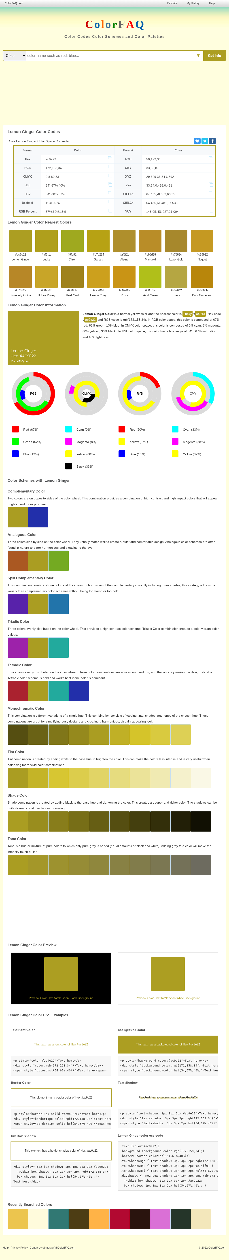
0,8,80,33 (52, 176)
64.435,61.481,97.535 (162, 203)
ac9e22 (51, 159)
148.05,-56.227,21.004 (162, 211)
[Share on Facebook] (212, 141)
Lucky (187, 314)
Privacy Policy (19, 1247)
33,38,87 (152, 168)
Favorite (172, 3)
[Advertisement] (114, 93)
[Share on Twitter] (204, 141)
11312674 (53, 203)
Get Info (214, 56)
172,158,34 (54, 168)
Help (212, 3)
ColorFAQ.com (14, 3)
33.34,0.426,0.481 (159, 185)
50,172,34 (153, 159)
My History (193, 3)
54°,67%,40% (55, 185)
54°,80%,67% (55, 194)
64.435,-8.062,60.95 (160, 194)
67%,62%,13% (56, 211)
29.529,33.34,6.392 (160, 176)
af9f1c (200, 314)
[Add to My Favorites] (197, 141)
